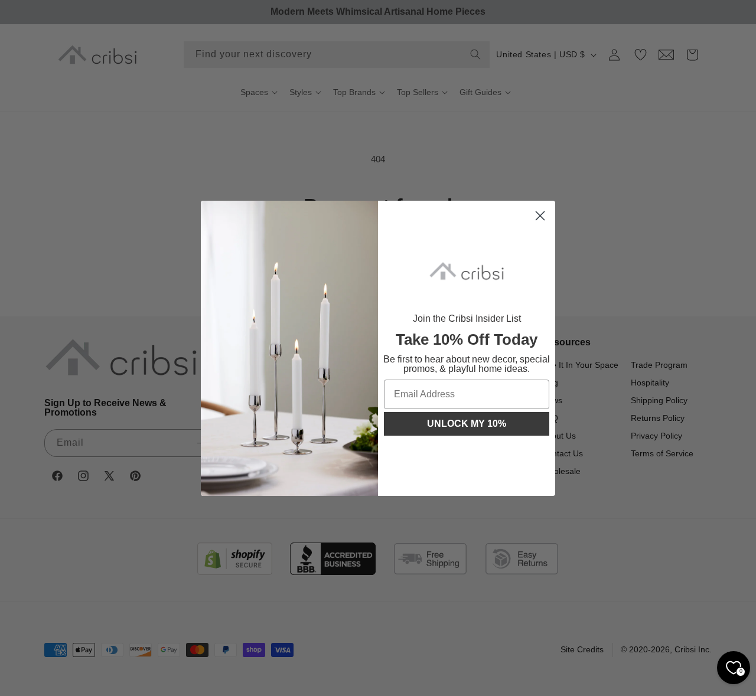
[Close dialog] (540, 215)
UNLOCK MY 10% (466, 424)
